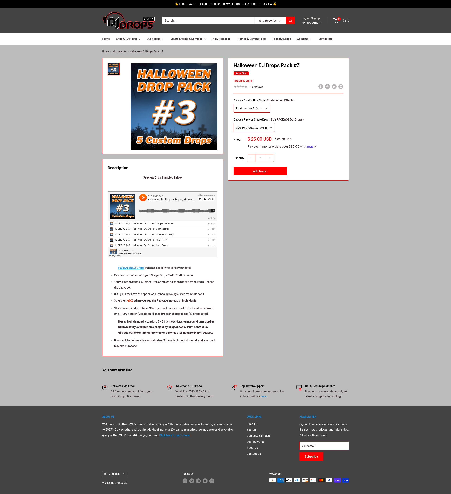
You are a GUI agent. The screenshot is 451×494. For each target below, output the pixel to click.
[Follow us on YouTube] (205, 480)
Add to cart (260, 171)
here (263, 396)
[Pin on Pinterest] (327, 86)
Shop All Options (126, 38)
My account (310, 22)
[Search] (290, 20)
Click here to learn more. (174, 435)
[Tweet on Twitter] (334, 86)
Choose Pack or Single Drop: (268, 119)
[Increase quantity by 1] (270, 158)
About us (302, 38)
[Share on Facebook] (320, 86)
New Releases (221, 38)
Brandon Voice (243, 80)
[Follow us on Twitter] (191, 480)
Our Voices (153, 38)
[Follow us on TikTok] (211, 480)
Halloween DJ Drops (131, 267)
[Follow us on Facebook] (185, 480)
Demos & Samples (258, 435)
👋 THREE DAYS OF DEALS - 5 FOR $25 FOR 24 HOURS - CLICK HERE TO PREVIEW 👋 (225, 3)
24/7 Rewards (255, 441)
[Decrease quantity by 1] (251, 158)
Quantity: (239, 157)
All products (119, 51)
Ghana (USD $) (111, 473)
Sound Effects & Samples (186, 38)
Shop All (252, 423)
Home (106, 38)
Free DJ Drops (282, 38)
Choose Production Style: (264, 100)
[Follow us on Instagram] (198, 480)
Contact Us (325, 38)
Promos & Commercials (251, 38)
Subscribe (311, 456)
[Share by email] (340, 86)
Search (251, 429)
